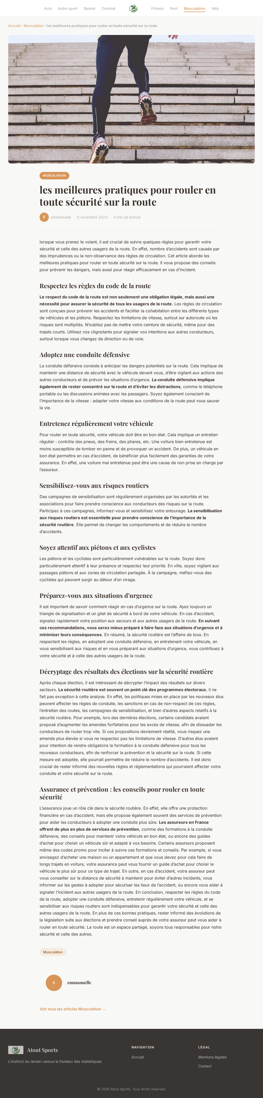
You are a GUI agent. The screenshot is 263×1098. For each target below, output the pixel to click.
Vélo (215, 8)
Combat (109, 8)
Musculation (194, 8)
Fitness (157, 8)
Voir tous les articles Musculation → (73, 1008)
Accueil (14, 26)
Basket (90, 8)
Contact (205, 1066)
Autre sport (68, 8)
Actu (48, 8)
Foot (174, 8)
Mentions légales (212, 1057)
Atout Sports (42, 1049)
